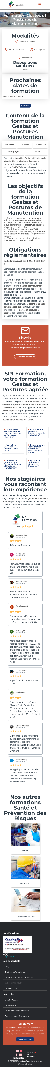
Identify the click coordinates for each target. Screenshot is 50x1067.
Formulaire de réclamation (17, 1016)
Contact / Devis (11, 988)
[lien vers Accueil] (16, 4)
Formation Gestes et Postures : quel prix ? (11, 448)
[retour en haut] (44, 1061)
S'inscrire (25, 106)
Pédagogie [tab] (13, 152)
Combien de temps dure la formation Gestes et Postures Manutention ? (12, 464)
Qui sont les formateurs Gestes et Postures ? (35, 463)
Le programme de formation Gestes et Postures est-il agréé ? (36, 448)
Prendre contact (25, 356)
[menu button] (40, 4)
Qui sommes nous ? (13, 983)
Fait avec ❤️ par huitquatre (32, 1054)
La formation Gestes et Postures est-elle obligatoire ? (36, 432)
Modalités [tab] (41, 145)
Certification (10, 1005)
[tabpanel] (25, 237)
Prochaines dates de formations (19, 977)
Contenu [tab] (25, 145)
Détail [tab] (37, 152)
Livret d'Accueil (11, 1000)
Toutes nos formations (15, 972)
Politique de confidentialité (17, 1011)
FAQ (7, 967)
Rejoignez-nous (25, 1039)
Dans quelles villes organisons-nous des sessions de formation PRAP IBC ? (12, 433)
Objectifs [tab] (9, 145)
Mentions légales (25, 1064)
